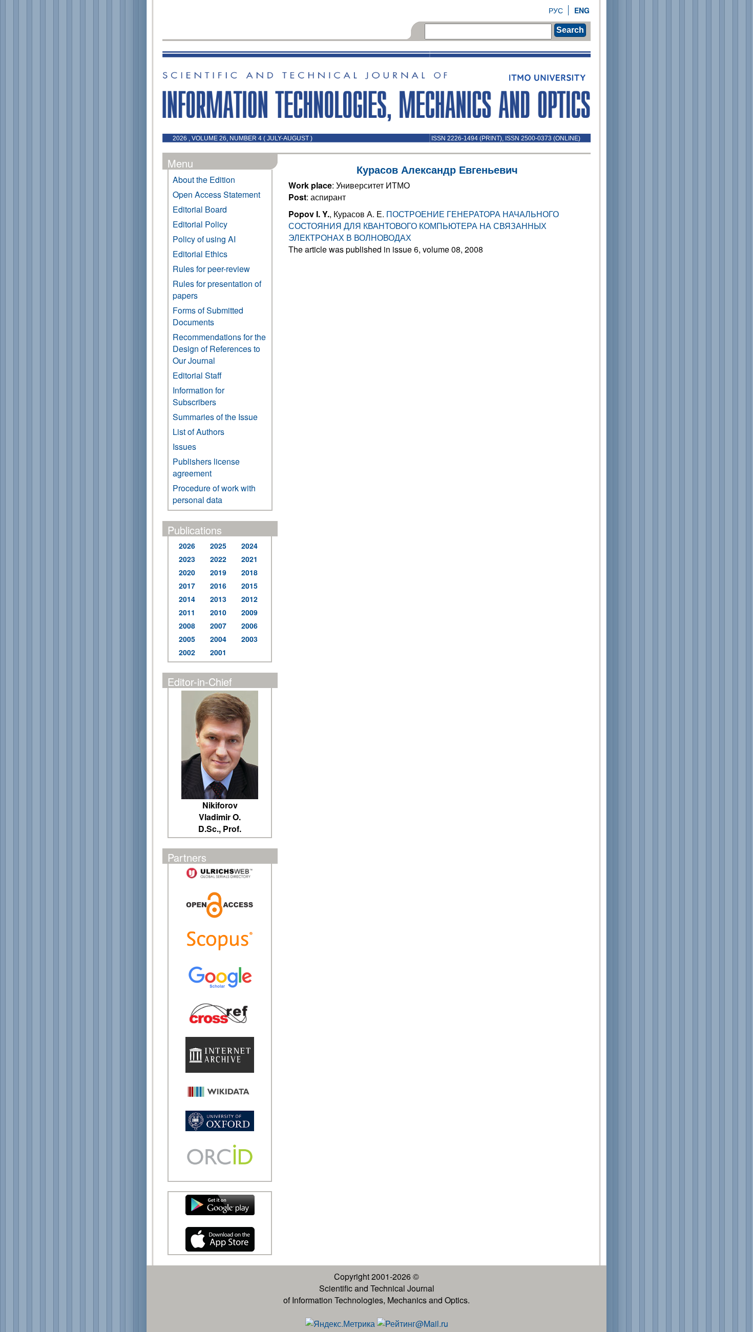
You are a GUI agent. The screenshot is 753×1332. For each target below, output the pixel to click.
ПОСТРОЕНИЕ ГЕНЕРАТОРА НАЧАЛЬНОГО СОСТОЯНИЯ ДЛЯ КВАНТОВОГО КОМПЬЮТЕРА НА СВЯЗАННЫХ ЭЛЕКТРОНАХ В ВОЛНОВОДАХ (423, 225)
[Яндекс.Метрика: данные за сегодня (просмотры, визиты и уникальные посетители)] (340, 1323)
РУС (556, 10)
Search (570, 30)
